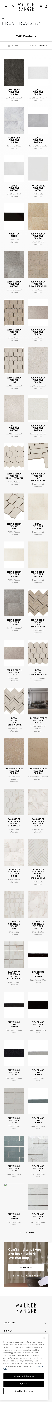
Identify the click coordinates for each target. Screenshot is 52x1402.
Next (31, 1232)
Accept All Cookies (24, 1376)
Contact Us (26, 1267)
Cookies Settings (24, 1391)
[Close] (44, 1338)
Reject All (24, 1384)
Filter (15, 45)
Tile (4, 19)
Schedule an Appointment (26, 1276)
